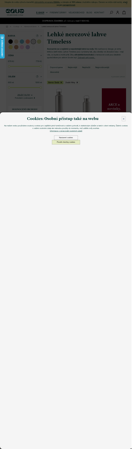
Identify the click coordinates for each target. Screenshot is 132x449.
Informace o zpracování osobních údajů (66, 131)
